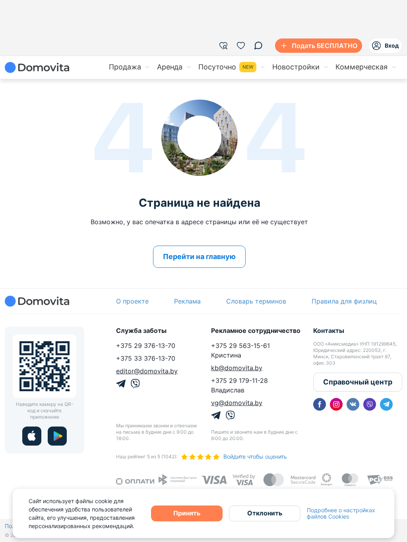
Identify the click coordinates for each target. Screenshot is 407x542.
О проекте (132, 301)
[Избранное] (241, 45)
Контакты (328, 330)
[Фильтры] (223, 45)
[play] (57, 436)
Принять (186, 513)
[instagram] (336, 404)
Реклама (187, 301)
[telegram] (386, 404)
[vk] (353, 404)
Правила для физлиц (344, 301)
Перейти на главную (199, 256)
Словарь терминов (256, 301)
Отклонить (264, 513)
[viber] (369, 404)
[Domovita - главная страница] (37, 67)
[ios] (31, 436)
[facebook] (319, 404)
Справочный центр (357, 382)
